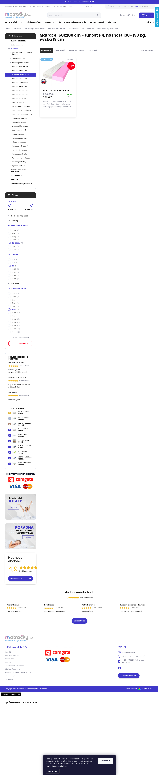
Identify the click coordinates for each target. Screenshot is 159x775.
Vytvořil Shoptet (131, 689)
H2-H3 (15, 272)
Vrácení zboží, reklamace (62, 6)
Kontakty (8, 6)
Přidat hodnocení (16, 578)
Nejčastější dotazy (22, 6)
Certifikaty (9, 679)
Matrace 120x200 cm (20, 82)
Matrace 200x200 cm (20, 66)
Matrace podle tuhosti (20, 146)
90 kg (15, 230)
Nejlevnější (46, 50)
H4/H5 (15, 279)
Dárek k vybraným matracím (18, 171)
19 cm (15, 309)
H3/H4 (15, 275)
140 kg (15, 249)
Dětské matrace (18, 134)
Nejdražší (60, 50)
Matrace (14, 49)
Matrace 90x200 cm (19, 90)
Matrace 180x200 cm (20, 70)
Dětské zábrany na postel (21, 183)
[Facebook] (119, 667)
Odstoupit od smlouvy (11, 694)
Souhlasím (105, 760)
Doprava (47, 6)
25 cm (15, 325)
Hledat (98, 15)
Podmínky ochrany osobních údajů (18, 672)
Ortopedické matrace (20, 126)
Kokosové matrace (19, 142)
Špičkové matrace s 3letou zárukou (22, 54)
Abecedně (92, 50)
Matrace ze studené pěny (21, 110)
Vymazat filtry (22, 343)
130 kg (15, 237)
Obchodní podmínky (13, 669)
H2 (14, 259)
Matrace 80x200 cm (19, 94)
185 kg (15, 246)
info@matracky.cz (129, 652)
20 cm (15, 313)
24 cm (15, 329)
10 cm (15, 297)
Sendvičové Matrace (19, 150)
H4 (14, 266)
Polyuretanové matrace (21, 106)
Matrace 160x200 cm (20, 74)
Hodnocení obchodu (79, 592)
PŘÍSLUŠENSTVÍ (17, 176)
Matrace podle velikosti (20, 63)
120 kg (15, 233)
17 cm (15, 303)
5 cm (15, 293)
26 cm (15, 332)
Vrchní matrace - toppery (21, 158)
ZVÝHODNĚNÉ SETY (18, 41)
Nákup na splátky (11, 676)
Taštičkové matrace (19, 118)
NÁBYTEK (14, 179)
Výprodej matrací (18, 166)
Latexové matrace (19, 102)
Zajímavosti (36, 6)
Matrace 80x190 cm (19, 98)
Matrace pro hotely (19, 162)
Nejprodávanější (76, 50)
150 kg (15, 240)
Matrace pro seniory (19, 138)
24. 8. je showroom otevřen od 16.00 (79, 2)
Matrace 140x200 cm (20, 78)
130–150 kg (17, 243)
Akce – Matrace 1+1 (19, 130)
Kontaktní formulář (129, 676)
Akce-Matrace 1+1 (18, 59)
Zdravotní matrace (19, 122)
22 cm (15, 319)
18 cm (15, 306)
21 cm (15, 316)
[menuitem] (14, 22)
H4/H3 (15, 269)
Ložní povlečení (17, 45)
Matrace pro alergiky (19, 154)
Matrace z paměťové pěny (22, 114)
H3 (14, 263)
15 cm (15, 300)
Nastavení (53, 771)
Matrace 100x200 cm (20, 86)
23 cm (15, 322)
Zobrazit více (79, 621)
